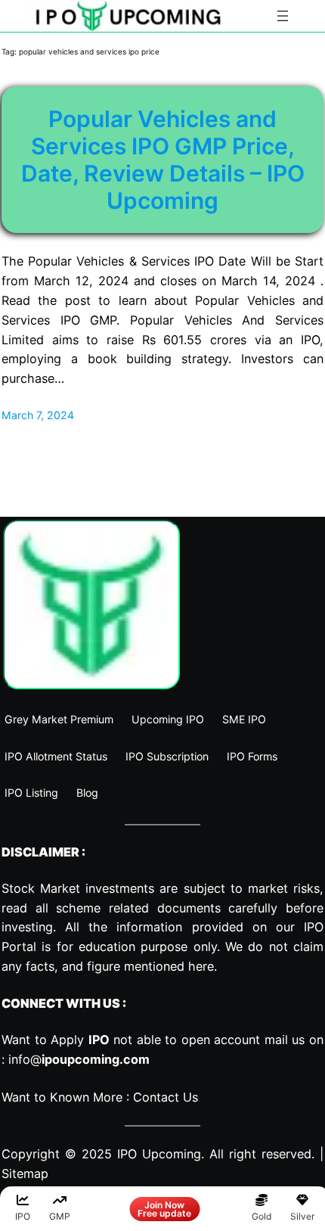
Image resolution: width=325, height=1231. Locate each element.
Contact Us (165, 1097)
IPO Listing (31, 792)
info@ (79, 1059)
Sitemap (25, 1173)
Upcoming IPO (168, 719)
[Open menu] (283, 16)
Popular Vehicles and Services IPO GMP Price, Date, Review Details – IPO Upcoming (163, 159)
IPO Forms (252, 756)
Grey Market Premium (59, 719)
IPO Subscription (167, 756)
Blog (87, 792)
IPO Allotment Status (56, 756)
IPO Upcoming (159, 1153)
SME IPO (244, 719)
